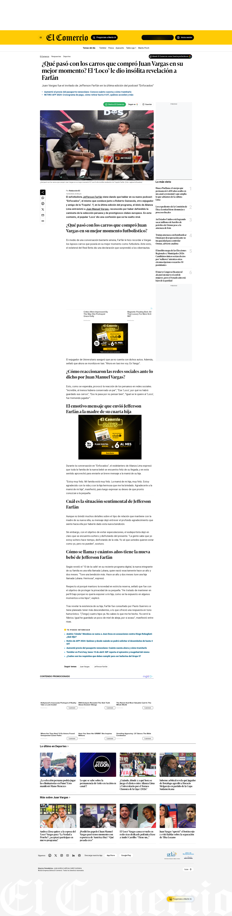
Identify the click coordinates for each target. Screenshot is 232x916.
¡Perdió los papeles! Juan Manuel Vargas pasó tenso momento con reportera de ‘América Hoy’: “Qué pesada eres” (97, 836)
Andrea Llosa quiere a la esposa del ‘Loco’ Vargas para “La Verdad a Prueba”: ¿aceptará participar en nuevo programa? (58, 836)
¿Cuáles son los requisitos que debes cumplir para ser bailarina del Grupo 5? (103, 656)
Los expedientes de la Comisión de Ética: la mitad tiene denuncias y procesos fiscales (171, 209)
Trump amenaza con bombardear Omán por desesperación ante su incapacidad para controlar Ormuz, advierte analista (171, 239)
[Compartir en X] (42, 209)
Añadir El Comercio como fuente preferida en (170, 56)
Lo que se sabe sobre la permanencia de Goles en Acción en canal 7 (98, 783)
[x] (55, 855)
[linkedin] (73, 855)
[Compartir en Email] (42, 215)
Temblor (102, 48)
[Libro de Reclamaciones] (188, 855)
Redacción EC (74, 191)
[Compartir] (42, 192)
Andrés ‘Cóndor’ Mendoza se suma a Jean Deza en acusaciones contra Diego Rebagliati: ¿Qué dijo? (109, 635)
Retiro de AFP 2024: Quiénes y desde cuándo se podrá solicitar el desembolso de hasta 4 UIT (109, 642)
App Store (111, 855)
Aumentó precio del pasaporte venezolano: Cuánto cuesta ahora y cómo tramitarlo (106, 648)
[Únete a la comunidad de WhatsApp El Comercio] (114, 104)
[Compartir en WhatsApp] (42, 198)
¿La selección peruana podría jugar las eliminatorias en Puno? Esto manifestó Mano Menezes (58, 783)
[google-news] (79, 855)
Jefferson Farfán (100, 667)
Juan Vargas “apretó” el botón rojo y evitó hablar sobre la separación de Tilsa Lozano (177, 834)
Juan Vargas (85, 667)
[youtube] (67, 855)
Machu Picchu (144, 48)
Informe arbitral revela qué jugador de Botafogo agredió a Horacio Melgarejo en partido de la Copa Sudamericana (178, 784)
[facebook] (49, 855)
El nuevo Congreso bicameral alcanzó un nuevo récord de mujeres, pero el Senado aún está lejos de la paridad (171, 276)
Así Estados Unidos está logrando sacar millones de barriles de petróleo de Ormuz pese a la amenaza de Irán (171, 223)
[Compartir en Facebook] (42, 204)
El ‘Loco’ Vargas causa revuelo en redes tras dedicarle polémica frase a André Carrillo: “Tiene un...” (137, 834)
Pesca (111, 48)
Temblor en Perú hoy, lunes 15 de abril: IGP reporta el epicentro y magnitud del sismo (107, 652)
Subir (186, 869)
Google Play (126, 855)
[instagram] (61, 855)
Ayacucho (120, 48)
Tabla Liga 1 (131, 48)
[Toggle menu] (40, 37)
